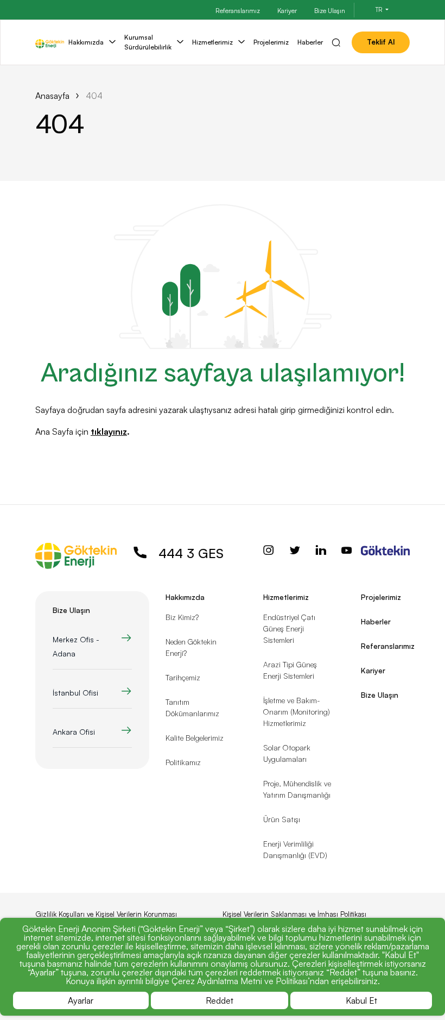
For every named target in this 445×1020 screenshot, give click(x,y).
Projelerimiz (271, 42)
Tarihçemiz (183, 677)
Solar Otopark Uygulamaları (286, 753)
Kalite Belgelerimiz (195, 737)
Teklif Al (381, 41)
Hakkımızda (86, 42)
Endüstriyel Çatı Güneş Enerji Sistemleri (289, 628)
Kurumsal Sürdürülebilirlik (147, 42)
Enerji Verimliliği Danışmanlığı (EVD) (295, 849)
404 (94, 95)
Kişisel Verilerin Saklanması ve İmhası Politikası (294, 914)
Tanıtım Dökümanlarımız (192, 707)
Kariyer (287, 11)
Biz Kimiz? (182, 617)
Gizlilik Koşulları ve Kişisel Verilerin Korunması (106, 914)
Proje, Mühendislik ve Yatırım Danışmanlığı (297, 789)
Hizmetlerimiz (212, 42)
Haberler (310, 42)
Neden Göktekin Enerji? (191, 647)
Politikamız (183, 762)
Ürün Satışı (281, 819)
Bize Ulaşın (329, 11)
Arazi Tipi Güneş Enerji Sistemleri (290, 670)
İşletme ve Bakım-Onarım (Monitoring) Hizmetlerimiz (296, 712)
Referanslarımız (237, 11)
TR (380, 10)
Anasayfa (52, 95)
